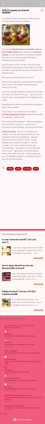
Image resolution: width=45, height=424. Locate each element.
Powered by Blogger (24, 420)
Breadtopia (9, 334)
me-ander (8, 342)
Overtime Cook (10, 359)
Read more (38, 258)
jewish (18, 169)
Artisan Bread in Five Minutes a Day (18, 395)
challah (10, 169)
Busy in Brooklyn (11, 351)
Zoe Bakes (9, 370)
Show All (4, 414)
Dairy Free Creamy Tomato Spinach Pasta (20, 380)
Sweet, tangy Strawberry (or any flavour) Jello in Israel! (17, 267)
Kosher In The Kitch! (12, 378)
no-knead (27, 169)
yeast (36, 169)
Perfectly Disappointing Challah (13, 114)
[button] (41, 11)
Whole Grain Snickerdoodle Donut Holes (20, 336)
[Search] (41, 4)
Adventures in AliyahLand (14, 406)
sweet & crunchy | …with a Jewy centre (19, 326)
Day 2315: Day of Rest (13, 328)
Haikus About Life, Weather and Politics (19, 344)
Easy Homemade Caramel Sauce (17, 372)
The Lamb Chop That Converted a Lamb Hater (22, 353)
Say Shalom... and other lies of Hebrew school (22, 408)
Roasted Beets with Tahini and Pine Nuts (20, 389)
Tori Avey (8, 387)
